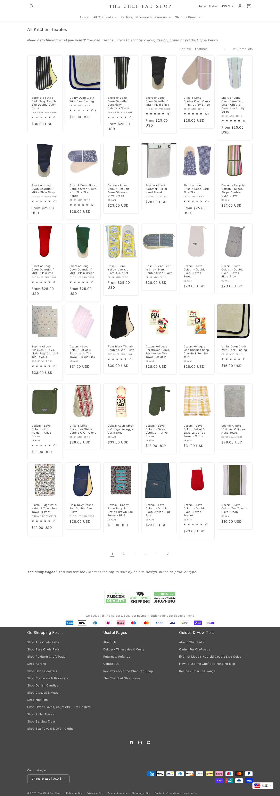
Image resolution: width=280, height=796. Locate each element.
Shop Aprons (36, 663)
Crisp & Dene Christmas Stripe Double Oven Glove (82, 429)
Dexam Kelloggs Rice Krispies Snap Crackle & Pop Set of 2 (196, 352)
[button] (31, 6)
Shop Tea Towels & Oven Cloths (50, 728)
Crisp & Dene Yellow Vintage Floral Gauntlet (118, 269)
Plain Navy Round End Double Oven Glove (81, 508)
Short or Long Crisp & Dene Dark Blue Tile (196, 189)
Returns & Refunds (116, 656)
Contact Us (111, 663)
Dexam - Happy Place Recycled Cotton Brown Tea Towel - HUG (120, 510)
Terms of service (117, 793)
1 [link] (112, 554)
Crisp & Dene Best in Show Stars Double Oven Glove (159, 269)
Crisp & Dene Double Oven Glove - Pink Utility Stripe (196, 101)
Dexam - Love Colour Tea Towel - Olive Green (234, 508)
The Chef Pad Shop (49, 793)
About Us (110, 642)
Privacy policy (95, 793)
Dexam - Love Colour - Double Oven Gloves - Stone (194, 271)
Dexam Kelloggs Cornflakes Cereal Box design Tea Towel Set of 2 (158, 352)
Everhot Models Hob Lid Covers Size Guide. (210, 656)
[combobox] (262, 785)
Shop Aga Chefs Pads (43, 642)
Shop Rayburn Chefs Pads (46, 656)
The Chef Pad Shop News (122, 678)
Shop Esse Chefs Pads (43, 649)
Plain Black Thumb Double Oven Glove (121, 348)
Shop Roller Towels (41, 714)
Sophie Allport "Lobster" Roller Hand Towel (156, 189)
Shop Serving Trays (41, 721)
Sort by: (185, 49)
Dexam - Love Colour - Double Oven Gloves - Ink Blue (158, 510)
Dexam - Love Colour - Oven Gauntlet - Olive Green (157, 431)
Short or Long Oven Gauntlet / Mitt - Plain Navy (43, 189)
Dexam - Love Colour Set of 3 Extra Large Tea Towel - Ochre (194, 431)
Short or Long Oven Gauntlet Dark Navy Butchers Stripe (118, 103)
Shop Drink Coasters (42, 671)
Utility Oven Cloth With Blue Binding (81, 99)
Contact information (167, 793)
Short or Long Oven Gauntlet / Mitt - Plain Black (157, 101)
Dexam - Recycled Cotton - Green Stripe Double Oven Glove (233, 190)
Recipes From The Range (197, 671)
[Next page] (167, 553)
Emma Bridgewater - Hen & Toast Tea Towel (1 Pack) (45, 508)
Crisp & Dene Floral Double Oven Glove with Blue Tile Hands (82, 190)
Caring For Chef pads (194, 649)
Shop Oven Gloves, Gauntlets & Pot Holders (59, 707)
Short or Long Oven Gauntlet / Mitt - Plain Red (43, 269)
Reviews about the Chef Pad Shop (128, 671)
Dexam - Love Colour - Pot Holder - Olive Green (41, 431)
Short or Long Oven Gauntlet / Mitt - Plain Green (81, 269)
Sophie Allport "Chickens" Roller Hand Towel (233, 429)
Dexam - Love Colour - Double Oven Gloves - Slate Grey (232, 271)
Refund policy (74, 793)
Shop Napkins (37, 699)
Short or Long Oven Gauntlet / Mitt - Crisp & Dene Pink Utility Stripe (233, 104)
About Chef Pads (191, 642)
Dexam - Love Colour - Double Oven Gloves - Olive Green (119, 190)
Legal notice (190, 793)
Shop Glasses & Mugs (42, 692)
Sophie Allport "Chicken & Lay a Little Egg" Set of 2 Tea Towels (45, 352)
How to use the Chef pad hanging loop (207, 663)
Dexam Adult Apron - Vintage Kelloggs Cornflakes (121, 429)
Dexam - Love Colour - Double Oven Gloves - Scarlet (194, 510)
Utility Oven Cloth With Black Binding (234, 348)
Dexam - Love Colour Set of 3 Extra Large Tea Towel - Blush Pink (82, 352)
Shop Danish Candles (42, 685)
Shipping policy (141, 793)
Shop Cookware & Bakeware (47, 678)
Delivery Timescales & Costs (123, 649)
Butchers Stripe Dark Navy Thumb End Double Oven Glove (44, 103)
